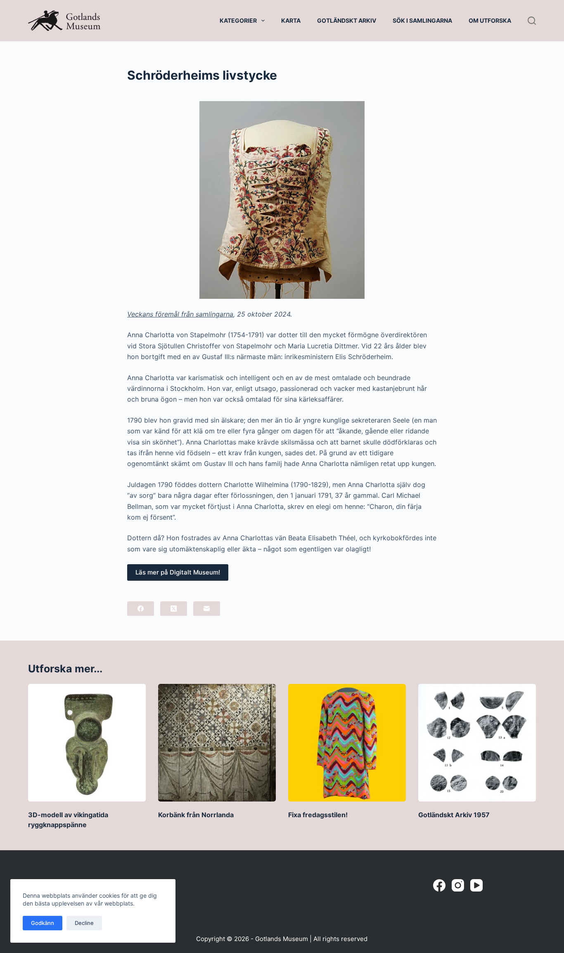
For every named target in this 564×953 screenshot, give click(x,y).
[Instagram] (458, 885)
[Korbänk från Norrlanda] (217, 743)
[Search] (532, 21)
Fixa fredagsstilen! (318, 815)
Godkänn (42, 923)
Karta (291, 20)
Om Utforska (490, 20)
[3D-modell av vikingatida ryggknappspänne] (87, 743)
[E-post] (206, 608)
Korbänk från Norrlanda (196, 815)
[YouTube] (476, 885)
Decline (84, 923)
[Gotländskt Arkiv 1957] (477, 743)
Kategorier (238, 20)
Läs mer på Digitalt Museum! (177, 572)
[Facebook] (140, 608)
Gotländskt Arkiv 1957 (454, 815)
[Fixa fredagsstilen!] (347, 743)
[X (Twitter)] (173, 608)
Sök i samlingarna (422, 20)
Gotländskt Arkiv (346, 20)
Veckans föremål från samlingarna (180, 314)
